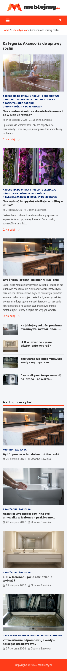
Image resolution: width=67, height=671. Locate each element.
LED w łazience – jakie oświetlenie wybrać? (36, 344)
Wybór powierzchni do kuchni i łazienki (31, 280)
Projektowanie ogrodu (18, 103)
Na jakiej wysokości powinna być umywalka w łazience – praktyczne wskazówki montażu (41, 331)
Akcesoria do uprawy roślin (21, 96)
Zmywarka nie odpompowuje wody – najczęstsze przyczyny (41, 362)
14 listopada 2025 (17, 119)
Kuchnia (8, 449)
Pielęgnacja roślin (16, 197)
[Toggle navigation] (7, 20)
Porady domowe (51, 635)
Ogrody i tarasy (44, 99)
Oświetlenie (11, 193)
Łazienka (21, 449)
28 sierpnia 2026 (16, 459)
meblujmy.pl (45, 665)
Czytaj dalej (9, 139)
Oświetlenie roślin (32, 193)
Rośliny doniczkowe (43, 197)
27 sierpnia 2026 (16, 648)
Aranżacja (10, 509)
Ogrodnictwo (51, 96)
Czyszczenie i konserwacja (21, 635)
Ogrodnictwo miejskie (17, 99)
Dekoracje (49, 189)
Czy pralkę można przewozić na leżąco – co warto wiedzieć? (40, 379)
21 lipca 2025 (14, 210)
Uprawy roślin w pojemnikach (22, 106)
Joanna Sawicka (42, 119)
